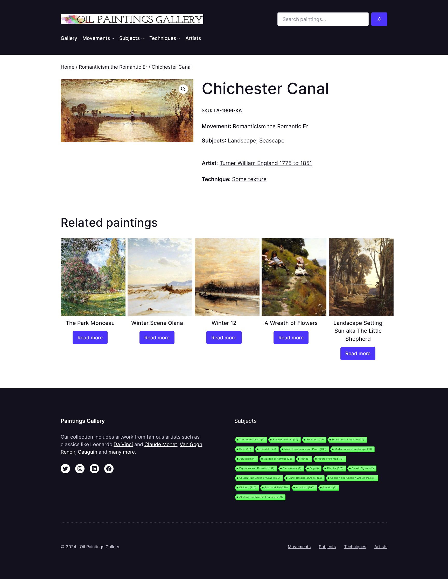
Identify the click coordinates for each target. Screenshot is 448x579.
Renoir (68, 452)
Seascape (271, 140)
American (305, 487)
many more (122, 452)
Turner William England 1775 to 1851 (266, 163)
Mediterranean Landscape (353, 449)
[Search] (379, 19)
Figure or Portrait (330, 458)
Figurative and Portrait (256, 468)
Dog (314, 468)
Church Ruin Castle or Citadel (259, 477)
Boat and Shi (276, 487)
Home (67, 67)
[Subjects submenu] (142, 38)
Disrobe (335, 468)
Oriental (268, 449)
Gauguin (87, 452)
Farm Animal (292, 468)
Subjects (327, 546)
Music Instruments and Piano (305, 449)
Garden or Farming (278, 458)
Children (247, 487)
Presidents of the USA (348, 439)
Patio (245, 449)
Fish (304, 458)
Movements (299, 546)
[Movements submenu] (112, 38)
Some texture (249, 179)
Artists (380, 546)
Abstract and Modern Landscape (261, 497)
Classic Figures (363, 468)
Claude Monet (160, 444)
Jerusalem (247, 458)
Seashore (315, 439)
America (329, 487)
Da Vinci (123, 444)
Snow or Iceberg (285, 439)
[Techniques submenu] (178, 38)
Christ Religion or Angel (305, 477)
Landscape (242, 140)
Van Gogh (191, 444)
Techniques (355, 546)
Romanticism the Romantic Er (113, 67)
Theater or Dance (251, 439)
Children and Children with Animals (352, 477)
